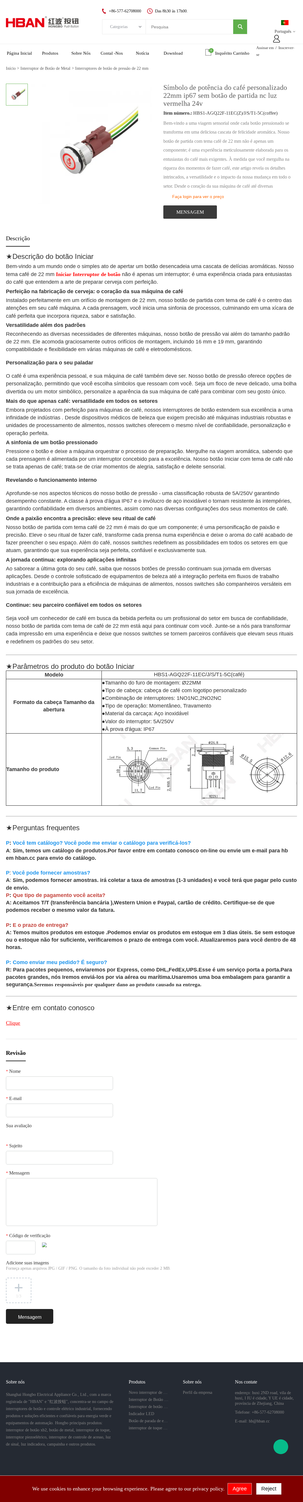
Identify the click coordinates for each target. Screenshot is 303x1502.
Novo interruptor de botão (148, 1392)
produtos (50, 53)
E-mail (14, 1098)
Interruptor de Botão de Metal (45, 68)
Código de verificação (28, 1235)
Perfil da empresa (197, 1392)
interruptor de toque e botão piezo (148, 1428)
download (173, 53)
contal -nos (112, 53)
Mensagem (18, 1172)
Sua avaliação (19, 1125)
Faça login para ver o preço (198, 196)
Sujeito (14, 1145)
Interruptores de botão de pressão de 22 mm (112, 68)
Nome (13, 1071)
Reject (268, 1489)
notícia (142, 53)
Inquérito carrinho (232, 53)
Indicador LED (141, 1414)
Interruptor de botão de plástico (148, 1406)
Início (11, 68)
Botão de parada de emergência (148, 1421)
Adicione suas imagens (88, 1265)
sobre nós (81, 53)
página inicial (19, 53)
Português (283, 31)
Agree (240, 1489)
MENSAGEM (190, 212)
